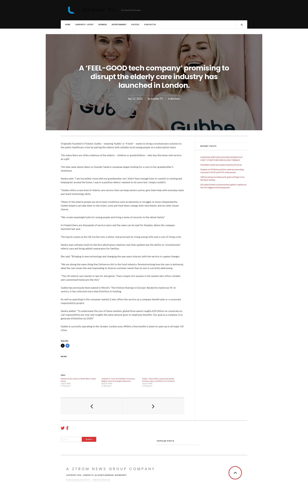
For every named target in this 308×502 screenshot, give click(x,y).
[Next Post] (153, 406)
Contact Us (150, 24)
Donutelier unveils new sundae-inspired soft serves (221, 165)
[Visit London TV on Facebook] (67, 429)
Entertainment (119, 24)
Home (67, 24)
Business (102, 24)
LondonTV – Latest (84, 24)
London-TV (157, 98)
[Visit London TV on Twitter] (63, 429)
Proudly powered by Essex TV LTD (77, 480)
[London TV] (92, 10)
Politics (135, 24)
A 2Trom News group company (110, 468)
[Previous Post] (91, 406)
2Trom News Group (103, 480)
